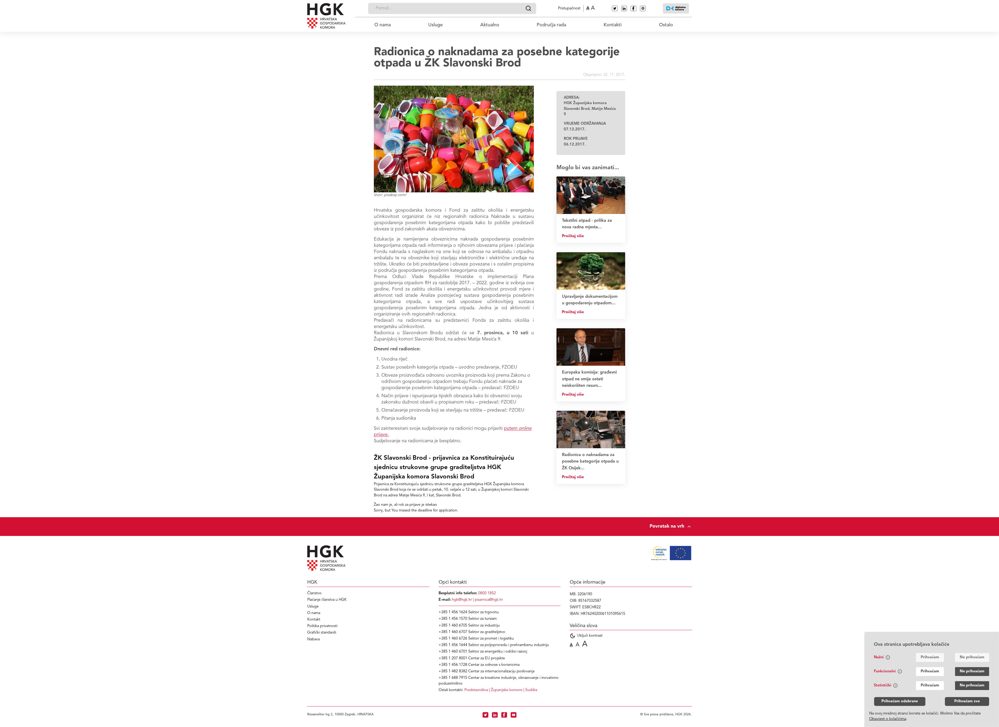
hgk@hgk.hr (462, 600)
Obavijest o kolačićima (887, 719)
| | (500, 690)
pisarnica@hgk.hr (489, 600)
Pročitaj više (573, 236)
